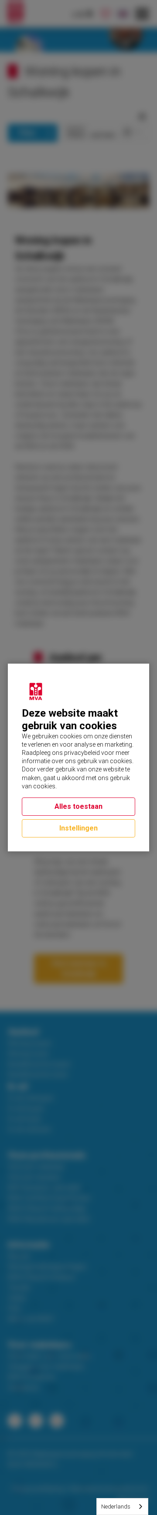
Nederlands (115, 1506)
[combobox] (122, 1506)
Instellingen (78, 828)
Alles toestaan (78, 806)
